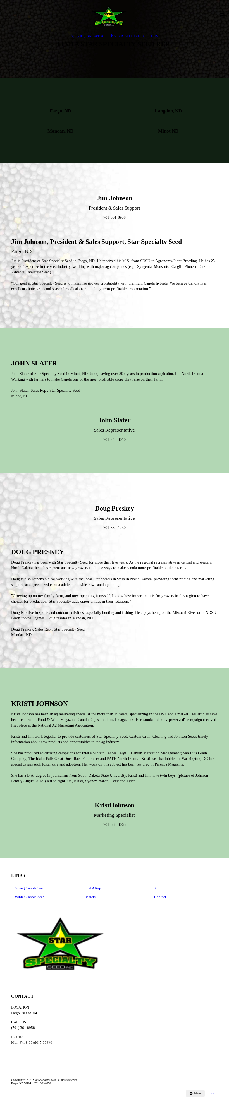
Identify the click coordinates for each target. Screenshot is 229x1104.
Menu (197, 1093)
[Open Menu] (222, 16)
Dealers (90, 897)
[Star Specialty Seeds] (109, 15)
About (159, 888)
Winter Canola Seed (30, 897)
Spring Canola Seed (30, 888)
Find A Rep (92, 888)
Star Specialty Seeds (136, 36)
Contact (160, 897)
